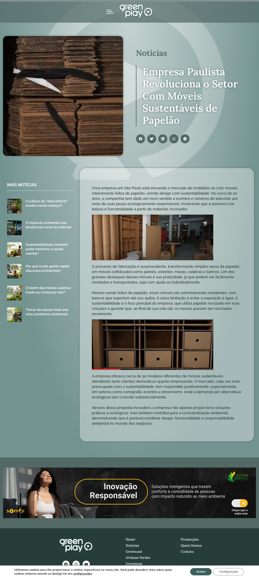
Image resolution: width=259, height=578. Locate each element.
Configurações (228, 572)
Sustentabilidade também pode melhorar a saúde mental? (47, 248)
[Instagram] (76, 564)
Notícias (132, 545)
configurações (82, 573)
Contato (187, 551)
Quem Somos (191, 545)
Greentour (134, 563)
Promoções (190, 539)
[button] (140, 138)
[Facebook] (66, 564)
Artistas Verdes (138, 557)
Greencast (134, 551)
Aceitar (201, 572)
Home (130, 539)
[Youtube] (86, 564)
